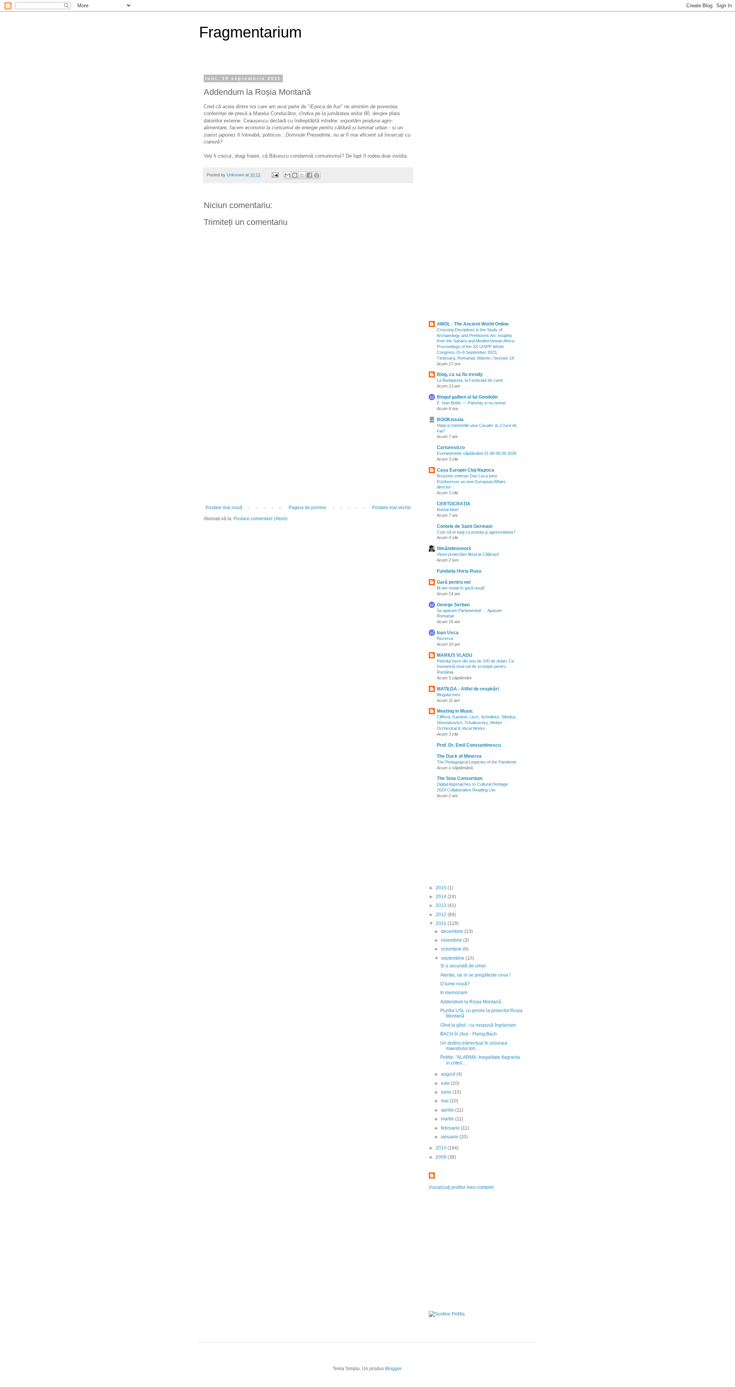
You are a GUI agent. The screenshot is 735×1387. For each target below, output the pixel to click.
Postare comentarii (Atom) (260, 518)
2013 (442, 905)
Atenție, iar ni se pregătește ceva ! (475, 975)
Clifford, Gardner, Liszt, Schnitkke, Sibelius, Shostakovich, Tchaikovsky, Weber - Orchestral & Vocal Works (477, 723)
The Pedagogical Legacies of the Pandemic (477, 762)
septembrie (453, 958)
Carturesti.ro (451, 447)
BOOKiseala (450, 419)
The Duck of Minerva (459, 756)
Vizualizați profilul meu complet (461, 1187)
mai (445, 1101)
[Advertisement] (308, 447)
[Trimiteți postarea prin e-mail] (275, 175)
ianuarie (450, 1137)
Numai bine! (448, 509)
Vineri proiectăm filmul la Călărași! (468, 554)
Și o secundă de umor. (463, 966)
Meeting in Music (455, 711)
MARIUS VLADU (454, 655)
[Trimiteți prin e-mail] (287, 175)
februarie (451, 1128)
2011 (442, 923)
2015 (442, 887)
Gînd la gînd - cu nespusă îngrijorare (478, 1025)
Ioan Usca (448, 632)
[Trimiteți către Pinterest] (316, 175)
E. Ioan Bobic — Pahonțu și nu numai (471, 402)
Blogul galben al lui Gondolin (467, 397)
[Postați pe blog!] (295, 175)
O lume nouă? (455, 984)
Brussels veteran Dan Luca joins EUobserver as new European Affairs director (471, 482)
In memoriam (453, 992)
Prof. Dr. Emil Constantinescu (469, 745)
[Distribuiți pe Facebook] (309, 175)
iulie (446, 1083)
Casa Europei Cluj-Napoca (465, 470)
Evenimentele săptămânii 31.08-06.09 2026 (476, 453)
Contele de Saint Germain (464, 526)
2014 (442, 896)
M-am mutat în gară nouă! (461, 588)
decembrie (452, 931)
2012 (442, 914)
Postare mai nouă (224, 507)
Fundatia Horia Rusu (459, 571)
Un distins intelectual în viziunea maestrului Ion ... (473, 1045)
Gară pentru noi (453, 582)
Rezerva (445, 638)
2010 (442, 1148)
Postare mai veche (391, 507)
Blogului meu (448, 694)
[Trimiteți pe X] (302, 175)
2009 (442, 1157)
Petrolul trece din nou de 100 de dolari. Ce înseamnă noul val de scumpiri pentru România (475, 667)
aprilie (448, 1110)
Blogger (393, 1368)
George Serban (453, 604)
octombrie (452, 949)
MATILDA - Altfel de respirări (468, 689)
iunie (446, 1092)
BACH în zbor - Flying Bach (468, 1034)
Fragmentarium (250, 32)
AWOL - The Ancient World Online (473, 324)
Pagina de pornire (307, 507)
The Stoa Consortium (460, 778)
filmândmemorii (454, 548)
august (448, 1074)
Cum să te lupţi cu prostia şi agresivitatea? (476, 532)
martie (448, 1119)
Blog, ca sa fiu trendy (460, 374)
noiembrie (452, 940)
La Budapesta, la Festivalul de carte (470, 380)
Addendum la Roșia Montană (470, 1001)
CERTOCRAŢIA (453, 503)
